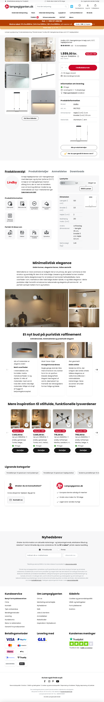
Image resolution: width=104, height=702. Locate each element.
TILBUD (33, 17)
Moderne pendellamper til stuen (90, 473)
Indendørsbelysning (25, 32)
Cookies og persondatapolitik (80, 598)
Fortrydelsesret (75, 605)
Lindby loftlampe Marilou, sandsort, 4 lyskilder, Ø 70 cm (61, 441)
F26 (83, 24)
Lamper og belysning (11, 32)
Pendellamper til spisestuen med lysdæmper (22, 473)
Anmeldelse (59, 171)
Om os (39, 598)
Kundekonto (10, 619)
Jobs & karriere (43, 612)
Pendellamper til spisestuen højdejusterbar (59, 473)
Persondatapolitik (15, 685)
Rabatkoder (42, 619)
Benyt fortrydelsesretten (15, 598)
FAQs (7, 602)
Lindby (76, 104)
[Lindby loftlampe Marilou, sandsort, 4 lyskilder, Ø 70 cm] (62, 431)
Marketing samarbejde (46, 602)
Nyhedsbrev (42, 605)
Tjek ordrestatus (11, 609)
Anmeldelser (42, 616)
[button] (17, 76)
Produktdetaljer (38, 171)
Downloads (77, 171)
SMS (38, 609)
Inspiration (41, 623)
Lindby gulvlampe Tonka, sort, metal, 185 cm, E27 (40, 441)
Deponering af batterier (68, 685)
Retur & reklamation (13, 623)
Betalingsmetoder (12, 612)
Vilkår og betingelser (77, 602)
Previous (7, 432)
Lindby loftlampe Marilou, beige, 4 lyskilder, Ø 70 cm (82, 441)
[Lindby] (12, 182)
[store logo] (19, 6)
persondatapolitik (72, 580)
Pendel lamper (37, 32)
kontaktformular (36, 580)
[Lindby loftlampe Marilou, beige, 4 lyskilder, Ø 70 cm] (83, 431)
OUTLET (62, 17)
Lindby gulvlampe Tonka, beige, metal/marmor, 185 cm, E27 (20, 441)
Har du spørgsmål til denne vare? (80, 154)
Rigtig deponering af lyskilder (85, 685)
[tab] (15, 171)
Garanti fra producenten (15, 626)
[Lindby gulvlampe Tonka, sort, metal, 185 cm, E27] (41, 431)
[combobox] (52, 6)
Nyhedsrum (51, 623)
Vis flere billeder (30, 118)
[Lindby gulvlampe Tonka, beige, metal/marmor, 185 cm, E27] (20, 431)
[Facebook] (46, 681)
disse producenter (71, 564)
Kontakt (8, 605)
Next (96, 432)
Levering (8, 616)
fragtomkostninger (66, 691)
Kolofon (72, 609)
